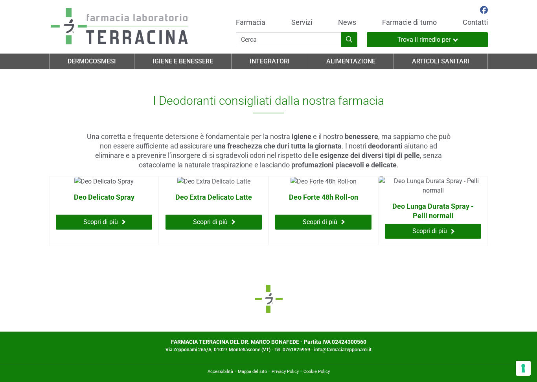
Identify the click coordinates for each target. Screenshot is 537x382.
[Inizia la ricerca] (349, 39)
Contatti (475, 22)
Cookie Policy (316, 371)
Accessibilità (220, 371)
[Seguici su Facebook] (484, 11)
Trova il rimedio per (424, 39)
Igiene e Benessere (183, 61)
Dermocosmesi (92, 61)
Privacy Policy (285, 371)
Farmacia (250, 22)
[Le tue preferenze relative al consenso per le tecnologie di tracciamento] (523, 368)
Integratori (270, 61)
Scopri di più (100, 222)
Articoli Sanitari (440, 61)
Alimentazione (350, 61)
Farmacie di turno (409, 22)
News (347, 22)
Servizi (301, 22)
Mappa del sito (252, 371)
